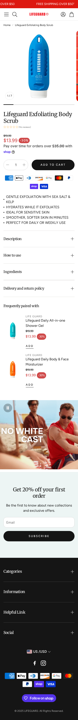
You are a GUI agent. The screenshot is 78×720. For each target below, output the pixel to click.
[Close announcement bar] (73, 3)
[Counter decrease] (7, 165)
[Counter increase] (24, 165)
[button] (6, 14)
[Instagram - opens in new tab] (43, 663)
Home (7, 25)
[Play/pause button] (7, 408)
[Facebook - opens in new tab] (34, 663)
